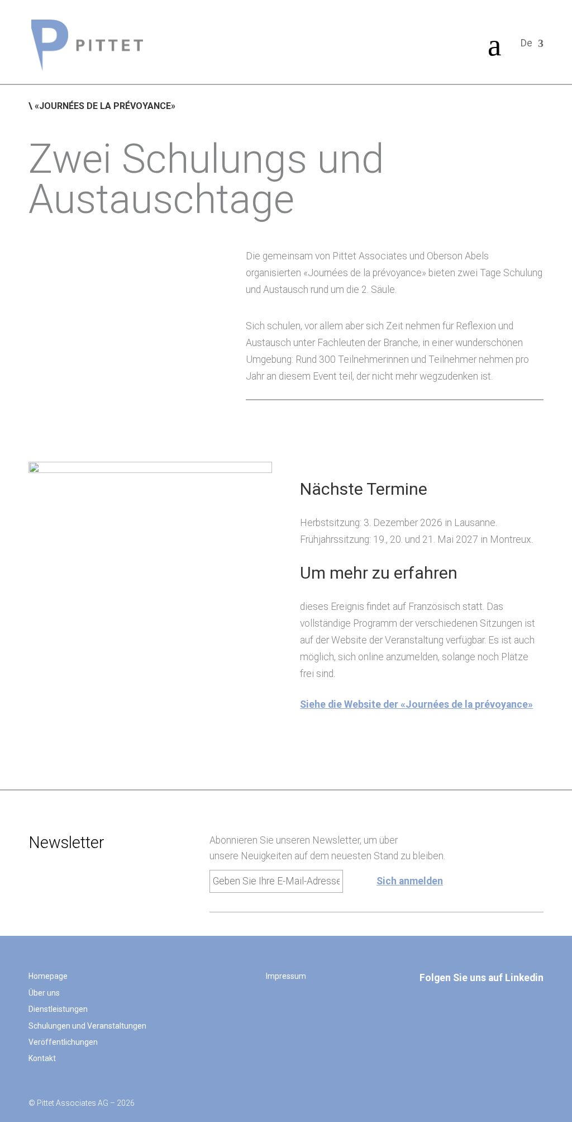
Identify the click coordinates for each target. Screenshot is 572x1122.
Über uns (44, 992)
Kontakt (42, 1058)
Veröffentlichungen (63, 1042)
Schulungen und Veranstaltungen (87, 1025)
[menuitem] (87, 45)
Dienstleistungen (58, 1009)
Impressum (286, 976)
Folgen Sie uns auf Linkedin (482, 977)
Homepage (48, 976)
